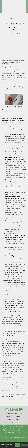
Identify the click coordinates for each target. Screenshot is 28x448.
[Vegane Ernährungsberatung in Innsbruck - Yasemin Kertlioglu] (14, 431)
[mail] (16, 409)
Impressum (11, 438)
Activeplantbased (7, 377)
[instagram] (7, 409)
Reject (24, 445)
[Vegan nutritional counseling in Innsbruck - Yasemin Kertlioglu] (14, 427)
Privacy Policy (17, 438)
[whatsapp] (12, 409)
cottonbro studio (16, 106)
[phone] (21, 409)
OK (18, 445)
